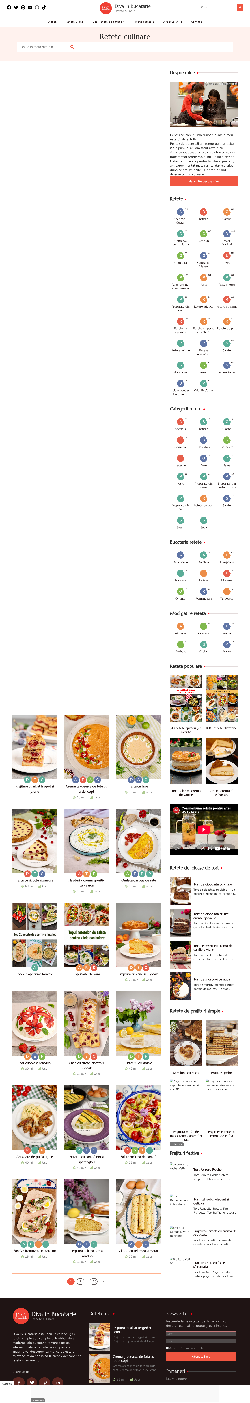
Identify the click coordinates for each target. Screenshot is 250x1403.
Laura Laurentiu (177, 1379)
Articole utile (172, 22)
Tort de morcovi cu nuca (211, 979)
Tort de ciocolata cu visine (212, 884)
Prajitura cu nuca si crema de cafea (221, 1134)
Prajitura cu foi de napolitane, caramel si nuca (186, 1136)
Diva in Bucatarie (133, 6)
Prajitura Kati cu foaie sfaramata (209, 1265)
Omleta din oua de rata (138, 880)
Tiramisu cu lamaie (138, 1063)
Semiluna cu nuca (186, 1073)
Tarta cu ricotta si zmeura (34, 880)
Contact (196, 22)
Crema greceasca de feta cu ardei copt (133, 1358)
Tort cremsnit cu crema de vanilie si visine (213, 948)
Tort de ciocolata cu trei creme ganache (211, 916)
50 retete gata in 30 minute (186, 730)
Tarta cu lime (138, 786)
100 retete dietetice (221, 728)
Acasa (52, 22)
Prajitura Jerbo (221, 1073)
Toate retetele (144, 22)
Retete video (74, 22)
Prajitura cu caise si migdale (138, 974)
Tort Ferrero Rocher (208, 1169)
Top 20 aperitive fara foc (34, 974)
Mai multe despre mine (203, 181)
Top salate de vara (86, 974)
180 (93, 1281)
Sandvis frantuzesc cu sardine (35, 1251)
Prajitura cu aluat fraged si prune (132, 1330)
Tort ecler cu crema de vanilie (186, 793)
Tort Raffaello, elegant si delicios (211, 1201)
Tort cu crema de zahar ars (221, 793)
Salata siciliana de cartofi (138, 1157)
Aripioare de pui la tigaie (34, 1157)
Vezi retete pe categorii (109, 22)
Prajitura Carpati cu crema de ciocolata (215, 1233)
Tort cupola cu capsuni (34, 1063)
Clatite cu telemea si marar (138, 1251)
